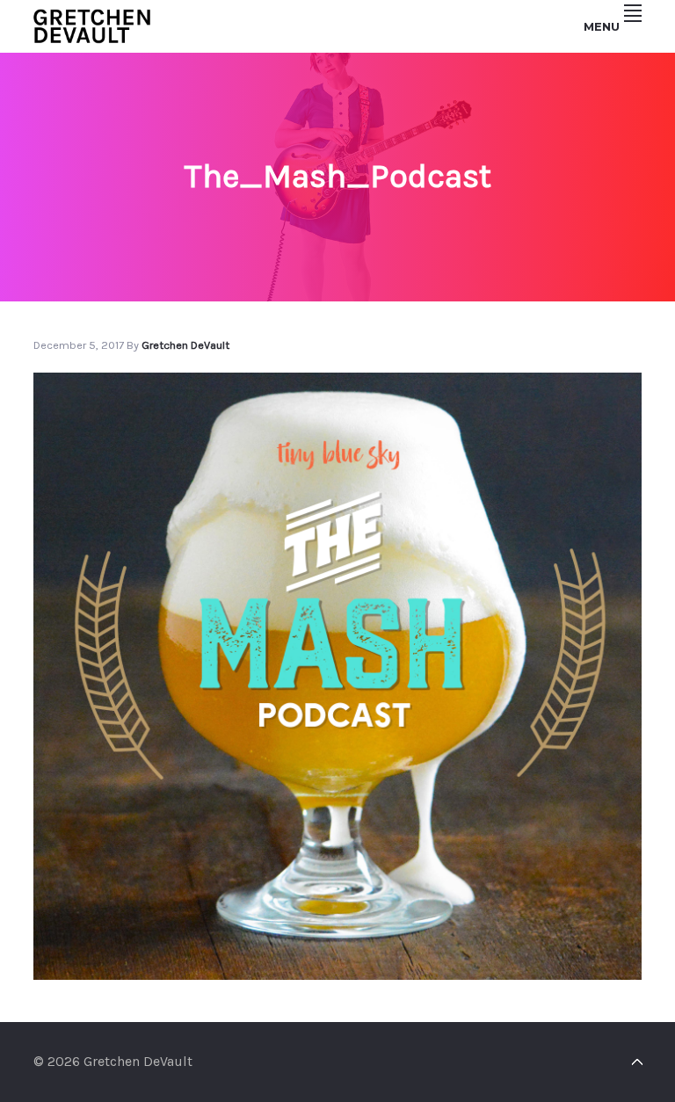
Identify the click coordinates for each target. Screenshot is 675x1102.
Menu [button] (602, 26)
